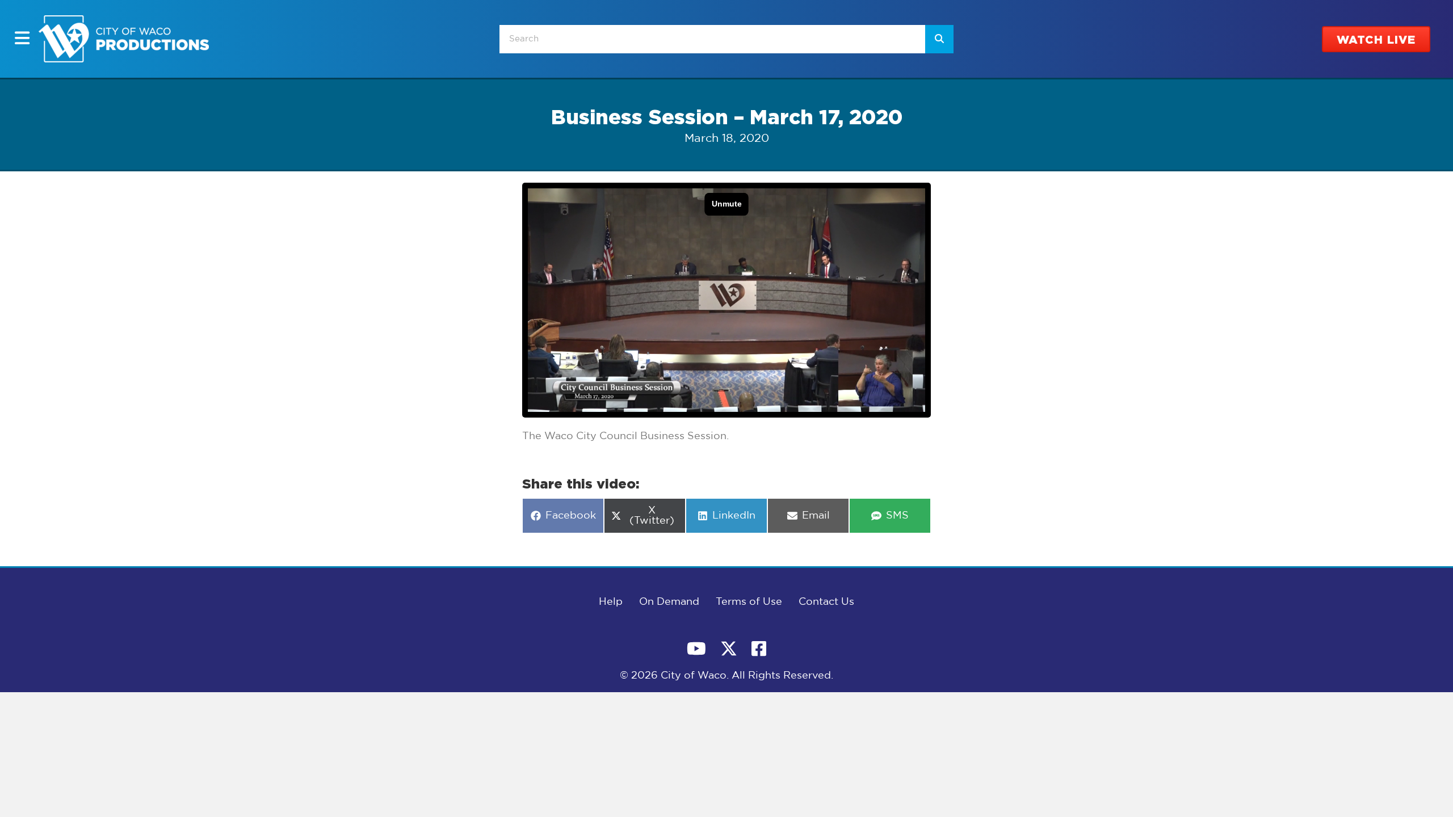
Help (611, 602)
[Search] (939, 39)
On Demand (669, 602)
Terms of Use (749, 602)
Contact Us (826, 602)
